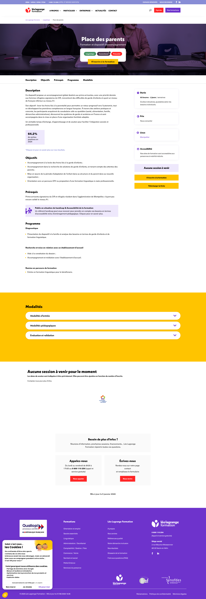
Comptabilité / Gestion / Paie (75, 548)
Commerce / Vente (71, 553)
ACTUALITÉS (100, 10)
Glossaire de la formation (117, 553)
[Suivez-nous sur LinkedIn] (179, 2)
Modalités (88, 80)
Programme (73, 80)
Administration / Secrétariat (75, 543)
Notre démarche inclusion (118, 543)
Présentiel (116, 54)
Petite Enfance (69, 563)
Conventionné (103, 54)
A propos (111, 529)
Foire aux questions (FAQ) (118, 558)
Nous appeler (78, 478)
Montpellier (144, 137)
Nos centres (112, 533)
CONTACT (112, 10)
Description (31, 80)
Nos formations (173, 10)
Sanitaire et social (71, 558)
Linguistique (90, 54)
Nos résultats (113, 548)
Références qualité (115, 538)
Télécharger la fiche (156, 186)
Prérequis (58, 80)
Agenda (159, 10)
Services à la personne (72, 568)
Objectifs (45, 80)
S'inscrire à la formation (103, 61)
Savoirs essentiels (71, 533)
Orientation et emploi (72, 529)
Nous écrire (127, 478)
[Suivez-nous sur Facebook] (176, 2)
